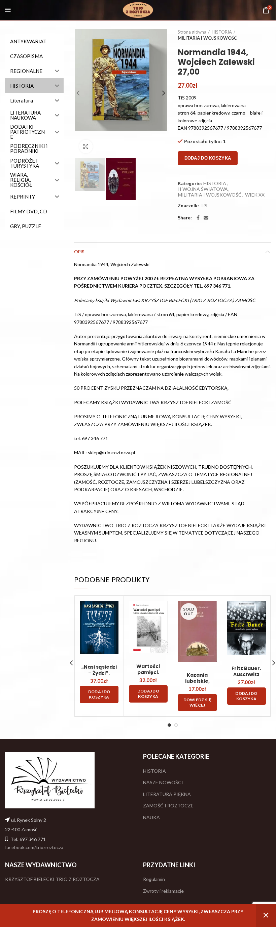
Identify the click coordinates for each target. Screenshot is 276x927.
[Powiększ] (86, 146)
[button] (99, 694)
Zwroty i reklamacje (163, 891)
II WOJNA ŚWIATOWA (203, 189)
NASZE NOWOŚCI (163, 782)
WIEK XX (255, 195)
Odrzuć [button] (266, 915)
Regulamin (154, 879)
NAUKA (151, 817)
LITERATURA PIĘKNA (167, 794)
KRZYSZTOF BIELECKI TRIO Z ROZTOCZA (52, 879)
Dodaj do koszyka (207, 158)
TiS (203, 205)
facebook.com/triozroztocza (34, 847)
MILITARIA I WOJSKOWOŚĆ (207, 38)
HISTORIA (222, 32)
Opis (79, 251)
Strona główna (192, 32)
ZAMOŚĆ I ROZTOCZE (168, 805)
